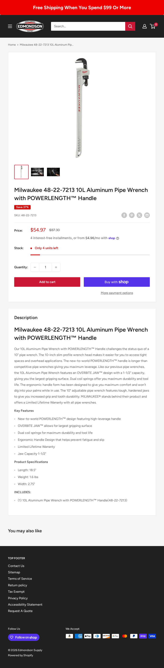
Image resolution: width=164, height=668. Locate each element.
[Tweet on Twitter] (139, 215)
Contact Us (16, 566)
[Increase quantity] (56, 267)
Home (12, 44)
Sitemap (14, 572)
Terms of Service (20, 579)
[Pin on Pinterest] (132, 215)
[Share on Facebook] (124, 215)
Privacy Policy (18, 598)
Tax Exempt (16, 591)
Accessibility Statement (25, 604)
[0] (152, 26)
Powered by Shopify (20, 655)
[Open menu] (10, 26)
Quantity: (21, 267)
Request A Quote (20, 611)
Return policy (17, 585)
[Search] (130, 26)
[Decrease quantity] (35, 267)
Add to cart (47, 282)
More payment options (117, 293)
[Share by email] (147, 215)
